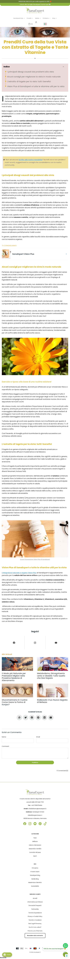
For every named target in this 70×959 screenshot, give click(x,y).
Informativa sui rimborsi (35, 902)
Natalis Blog (35, 879)
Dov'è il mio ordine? (35, 927)
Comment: (5, 746)
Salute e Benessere (35, 845)
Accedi (35, 898)
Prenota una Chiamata (35, 931)
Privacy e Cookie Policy (35, 916)
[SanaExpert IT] (35, 10)
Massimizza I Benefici (35, 882)
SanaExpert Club (19, 18)
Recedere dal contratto (35, 935)
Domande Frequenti (35, 905)
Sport (35, 856)
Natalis (38, 18)
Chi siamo (35, 868)
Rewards (3, 958)
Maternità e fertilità (35, 849)
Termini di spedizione (35, 913)
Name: (4, 737)
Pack (35, 838)
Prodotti (30, 18)
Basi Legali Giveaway (35, 923)
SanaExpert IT (37, 952)
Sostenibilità (35, 886)
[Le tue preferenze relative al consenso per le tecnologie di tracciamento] (67, 956)
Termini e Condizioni (35, 920)
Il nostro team (35, 872)
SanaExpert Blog (35, 875)
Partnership (35, 909)
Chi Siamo (46, 18)
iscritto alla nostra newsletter (30, 159)
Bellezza (35, 841)
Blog (54, 18)
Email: (38, 737)
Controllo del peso (35, 852)
